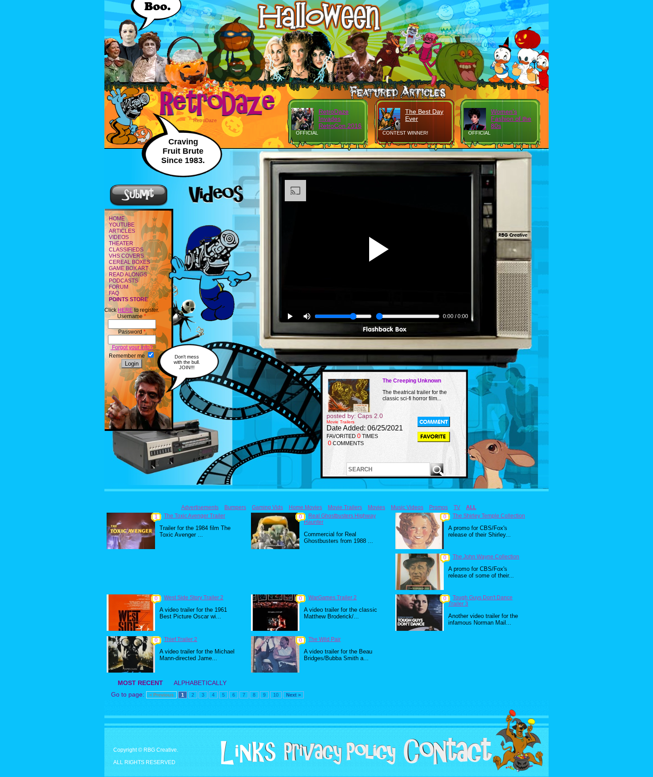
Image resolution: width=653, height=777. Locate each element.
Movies (376, 507)
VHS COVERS (126, 256)
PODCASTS (123, 281)
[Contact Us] (444, 763)
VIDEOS (119, 237)
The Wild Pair (324, 639)
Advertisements (200, 507)
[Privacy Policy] (336, 763)
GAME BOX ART (128, 268)
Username (131, 316)
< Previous (161, 694)
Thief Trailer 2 (180, 639)
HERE (125, 310)
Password (132, 332)
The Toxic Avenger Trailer (194, 516)
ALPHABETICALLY (200, 682)
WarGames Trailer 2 (332, 597)
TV (457, 507)
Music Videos (407, 507)
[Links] (245, 753)
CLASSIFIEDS (126, 250)
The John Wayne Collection (486, 557)
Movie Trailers (345, 507)
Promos (438, 507)
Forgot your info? (132, 347)
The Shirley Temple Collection (489, 516)
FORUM (118, 287)
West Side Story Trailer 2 (193, 597)
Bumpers (235, 507)
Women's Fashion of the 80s (511, 118)
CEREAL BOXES (129, 262)
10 (276, 694)
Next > (293, 694)
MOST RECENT (140, 682)
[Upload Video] (138, 205)
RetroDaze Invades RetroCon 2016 (340, 118)
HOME (117, 218)
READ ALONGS (128, 274)
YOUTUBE (122, 225)
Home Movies (305, 507)
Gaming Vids (267, 507)
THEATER (121, 243)
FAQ (114, 293)
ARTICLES (122, 231)
